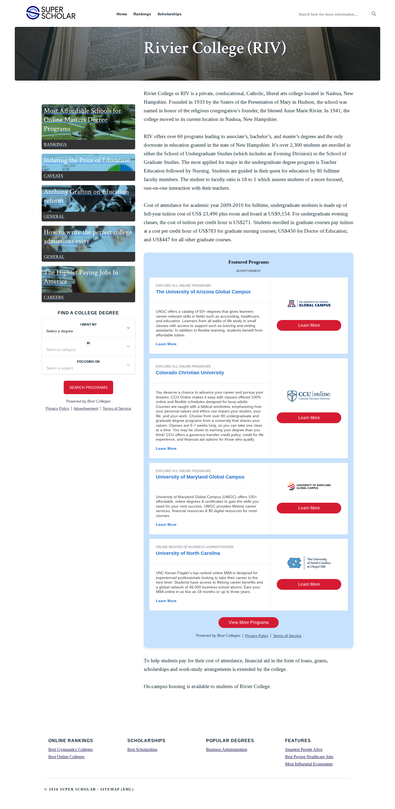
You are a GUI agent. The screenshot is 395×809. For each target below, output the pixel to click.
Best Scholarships (142, 749)
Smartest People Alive (303, 749)
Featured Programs (248, 262)
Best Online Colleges (66, 756)
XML (127, 789)
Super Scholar (51, 12)
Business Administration (226, 749)
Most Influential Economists (309, 764)
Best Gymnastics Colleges (70, 749)
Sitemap (110, 789)
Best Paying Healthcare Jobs (309, 756)
